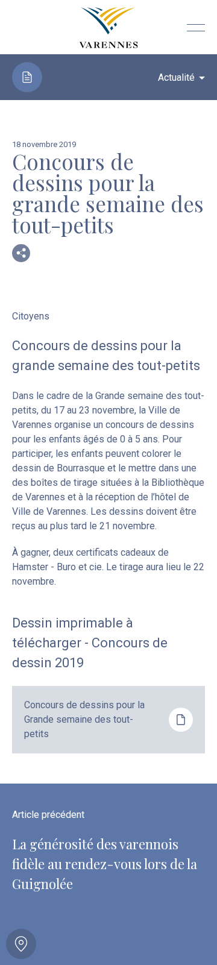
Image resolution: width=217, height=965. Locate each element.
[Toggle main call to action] (21, 944)
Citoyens (30, 316)
